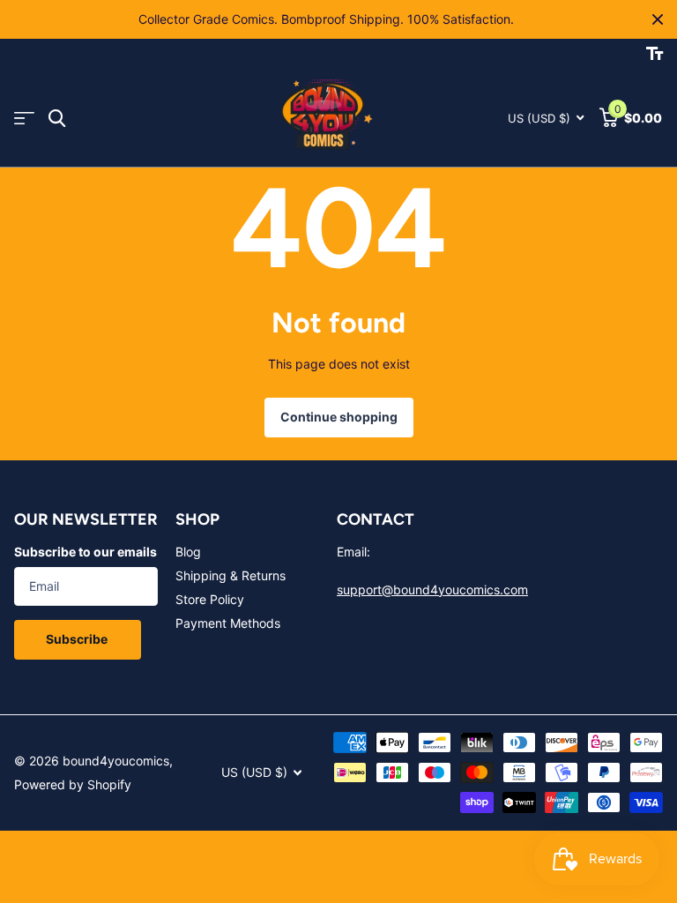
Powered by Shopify (72, 784)
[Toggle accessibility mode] (654, 53)
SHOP (197, 519)
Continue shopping (339, 416)
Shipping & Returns (230, 575)
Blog (188, 551)
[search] (56, 118)
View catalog (24, 118)
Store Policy (209, 599)
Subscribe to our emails (85, 551)
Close (657, 19)
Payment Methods (227, 623)
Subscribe (78, 638)
